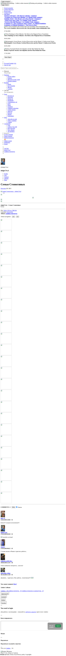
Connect (6, 177)
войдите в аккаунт (31, 612)
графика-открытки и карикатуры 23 (33, 591)
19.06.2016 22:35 (5, 562)
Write (13, 507)
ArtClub (8, 91)
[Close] (17, 68)
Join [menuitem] (9, 65)
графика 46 (4, 591)
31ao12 (3, 547)
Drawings (3, 188)
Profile (6, 174)
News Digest (8, 57)
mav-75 (3, 518)
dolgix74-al (4, 532)
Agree (58, 626)
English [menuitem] (11, 63)
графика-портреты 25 (15, 591)
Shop (5, 180)
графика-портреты (11, 213)
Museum (7, 71)
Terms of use (13, 654)
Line (5, 175)
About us (10, 653)
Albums (6, 178)
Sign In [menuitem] (6, 65)
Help (2, 653)
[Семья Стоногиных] (11, 191)
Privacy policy (21, 654)
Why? (15, 584)
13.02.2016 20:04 (5, 520)
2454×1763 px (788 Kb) (10, 210)
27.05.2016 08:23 (5, 548)
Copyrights (28, 654)
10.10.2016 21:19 (5, 574)
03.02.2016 (10, 212)
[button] (8, 8)
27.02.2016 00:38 (5, 534)
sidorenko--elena (5, 573)
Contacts (15, 653)
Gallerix (8, 648)
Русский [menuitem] (6, 63)
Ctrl (13, 216)
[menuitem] (15, 63)
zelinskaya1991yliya (6, 561)
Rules (8, 654)
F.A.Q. (6, 653)
